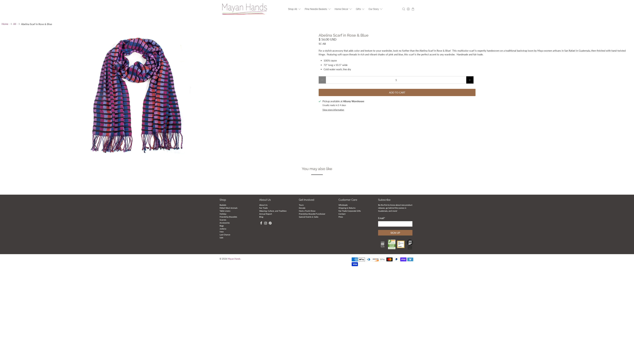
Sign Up (395, 232)
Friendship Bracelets (228, 217)
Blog (261, 217)
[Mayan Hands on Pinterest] (270, 223)
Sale (221, 237)
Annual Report (265, 214)
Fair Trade (263, 208)
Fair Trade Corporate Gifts (349, 211)
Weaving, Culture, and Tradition (273, 211)
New (222, 231)
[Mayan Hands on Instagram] (266, 223)
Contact (341, 214)
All (14, 24)
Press (340, 217)
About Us (263, 205)
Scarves (223, 220)
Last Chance (225, 234)
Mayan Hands (234, 259)
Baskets (223, 205)
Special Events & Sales (308, 217)
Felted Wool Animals (228, 208)
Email (381, 218)
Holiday (223, 214)
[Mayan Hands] (244, 9)
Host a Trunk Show (307, 211)
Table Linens (225, 211)
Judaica (223, 228)
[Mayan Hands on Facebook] (261, 223)
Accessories (225, 223)
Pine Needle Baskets (316, 9)
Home (5, 24)
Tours (301, 205)
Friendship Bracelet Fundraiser (312, 214)
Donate (302, 208)
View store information (333, 109)
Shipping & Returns (346, 208)
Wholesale (343, 205)
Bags (222, 225)
